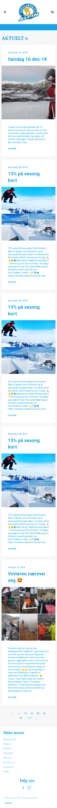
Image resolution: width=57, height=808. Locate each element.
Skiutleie (7, 748)
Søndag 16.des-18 (27, 59)
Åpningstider (9, 739)
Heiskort (7, 744)
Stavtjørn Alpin (15, 798)
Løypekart (8, 753)
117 (30, 718)
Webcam (7, 758)
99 (21, 718)
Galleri (6, 771)
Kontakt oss (9, 762)
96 (32, 713)
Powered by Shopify (30, 798)
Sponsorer (8, 767)
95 (25, 713)
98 (44, 713)
